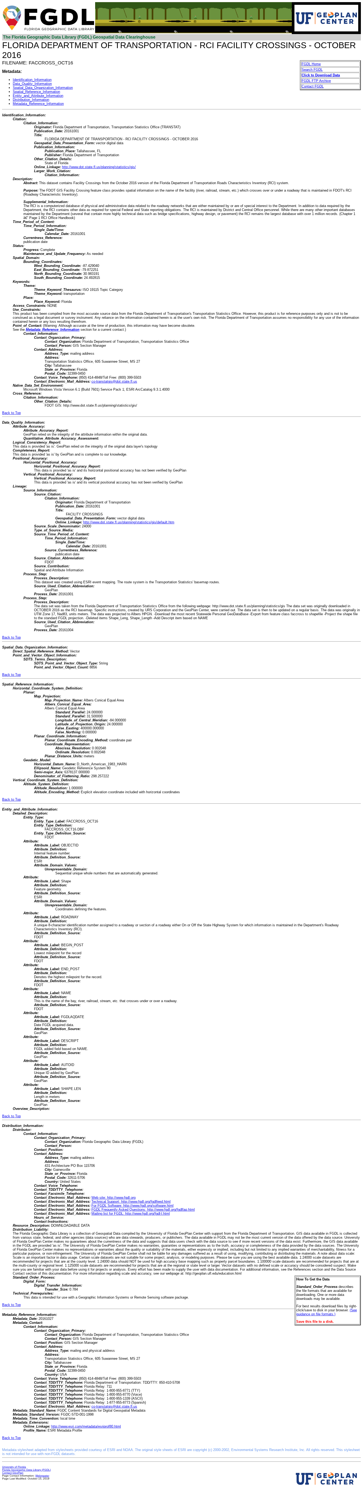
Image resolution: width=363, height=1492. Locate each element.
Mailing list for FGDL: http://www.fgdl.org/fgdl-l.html (130, 1214)
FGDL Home (311, 64)
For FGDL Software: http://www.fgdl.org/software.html (132, 1206)
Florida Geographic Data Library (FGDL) (26, 1469)
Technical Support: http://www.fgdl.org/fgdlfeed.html (131, 1202)
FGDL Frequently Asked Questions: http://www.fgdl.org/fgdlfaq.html (143, 1210)
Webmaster (42, 1475)
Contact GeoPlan (12, 1472)
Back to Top (11, 413)
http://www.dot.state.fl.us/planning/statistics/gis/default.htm (128, 522)
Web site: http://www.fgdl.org (113, 1198)
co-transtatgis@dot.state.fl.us (114, 381)
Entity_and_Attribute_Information (38, 96)
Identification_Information (32, 80)
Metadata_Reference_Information (38, 104)
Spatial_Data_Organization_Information (43, 88)
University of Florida (14, 1466)
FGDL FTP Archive (316, 81)
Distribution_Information (31, 100)
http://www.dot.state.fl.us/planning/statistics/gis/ (99, 167)
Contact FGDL (313, 86)
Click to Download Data (321, 75)
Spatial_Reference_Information (36, 92)
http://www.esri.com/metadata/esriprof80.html (86, 1426)
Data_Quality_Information (32, 84)
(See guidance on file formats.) (326, 1312)
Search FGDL (312, 70)
